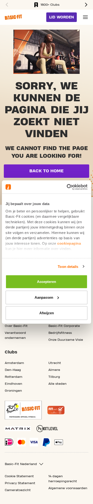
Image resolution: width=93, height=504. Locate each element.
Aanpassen (44, 297)
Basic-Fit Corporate (64, 326)
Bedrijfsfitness (60, 333)
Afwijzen (46, 313)
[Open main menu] (85, 17)
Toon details (68, 266)
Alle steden (57, 383)
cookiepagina (69, 243)
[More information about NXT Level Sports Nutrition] (47, 428)
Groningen (13, 390)
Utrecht (54, 363)
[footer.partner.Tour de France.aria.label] (23, 410)
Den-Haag (13, 370)
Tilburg (54, 377)
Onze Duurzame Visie (65, 339)
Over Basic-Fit (16, 326)
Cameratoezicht (18, 490)
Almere (54, 370)
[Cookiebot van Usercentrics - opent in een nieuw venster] (67, 187)
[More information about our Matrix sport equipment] (18, 428)
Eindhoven (13, 383)
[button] (6, 4)
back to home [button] (46, 171)
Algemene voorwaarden (67, 488)
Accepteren (46, 282)
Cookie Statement (19, 476)
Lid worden (61, 17)
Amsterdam (14, 363)
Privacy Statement (20, 483)
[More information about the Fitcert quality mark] (56, 410)
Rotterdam (13, 377)
